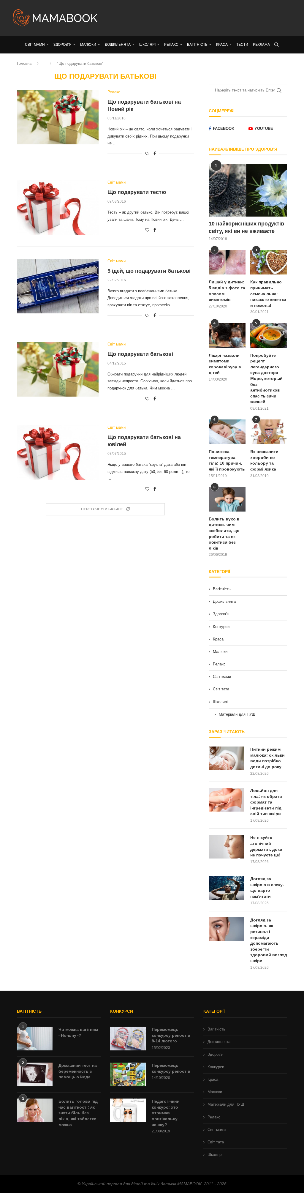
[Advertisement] (199, 17)
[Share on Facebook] (154, 153)
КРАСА (222, 44)
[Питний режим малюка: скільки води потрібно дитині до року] (226, 758)
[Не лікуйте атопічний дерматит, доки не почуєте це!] (226, 847)
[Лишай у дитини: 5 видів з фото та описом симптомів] (227, 262)
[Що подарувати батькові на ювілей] (58, 452)
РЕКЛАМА (261, 44)
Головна (24, 63)
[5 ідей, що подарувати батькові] (58, 286)
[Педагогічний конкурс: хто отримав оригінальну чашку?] (128, 1110)
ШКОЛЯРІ (147, 44)
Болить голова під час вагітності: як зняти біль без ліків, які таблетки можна (78, 1113)
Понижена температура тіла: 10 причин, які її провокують (227, 460)
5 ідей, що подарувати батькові (149, 271)
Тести (242, 44)
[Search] (276, 44)
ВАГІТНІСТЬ (197, 44)
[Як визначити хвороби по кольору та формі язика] (268, 431)
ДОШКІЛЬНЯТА (118, 44)
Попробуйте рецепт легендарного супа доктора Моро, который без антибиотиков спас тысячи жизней (266, 378)
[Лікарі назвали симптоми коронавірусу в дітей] (227, 335)
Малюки (220, 651)
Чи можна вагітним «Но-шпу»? (78, 1032)
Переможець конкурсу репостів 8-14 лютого (171, 1035)
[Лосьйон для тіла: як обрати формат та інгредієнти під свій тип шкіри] (226, 800)
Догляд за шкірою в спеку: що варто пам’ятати (267, 887)
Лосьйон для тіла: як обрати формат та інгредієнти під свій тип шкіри (266, 802)
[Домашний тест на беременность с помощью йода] (35, 1074)
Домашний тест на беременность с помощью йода (77, 1071)
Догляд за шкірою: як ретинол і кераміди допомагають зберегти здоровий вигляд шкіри (268, 940)
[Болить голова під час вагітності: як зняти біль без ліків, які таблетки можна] (35, 1110)
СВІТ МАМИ (35, 44)
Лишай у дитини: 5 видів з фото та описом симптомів (227, 291)
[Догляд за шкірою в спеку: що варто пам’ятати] (226, 888)
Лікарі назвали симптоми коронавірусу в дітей (225, 364)
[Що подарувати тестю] (58, 207)
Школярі (220, 702)
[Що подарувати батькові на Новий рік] (58, 117)
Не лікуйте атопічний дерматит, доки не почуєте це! (266, 846)
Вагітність (222, 589)
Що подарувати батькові (140, 354)
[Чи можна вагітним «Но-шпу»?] (35, 1038)
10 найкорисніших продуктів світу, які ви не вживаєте (246, 227)
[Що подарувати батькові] (58, 369)
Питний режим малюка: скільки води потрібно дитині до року (267, 758)
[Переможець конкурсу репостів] (128, 1074)
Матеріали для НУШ (237, 714)
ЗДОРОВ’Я (62, 44)
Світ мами (222, 676)
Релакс (219, 664)
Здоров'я (221, 614)
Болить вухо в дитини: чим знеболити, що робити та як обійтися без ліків (224, 533)
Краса (218, 639)
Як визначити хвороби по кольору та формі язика (264, 460)
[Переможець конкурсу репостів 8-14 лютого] (128, 1038)
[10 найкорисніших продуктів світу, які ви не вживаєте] (248, 190)
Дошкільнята (224, 601)
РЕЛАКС (171, 44)
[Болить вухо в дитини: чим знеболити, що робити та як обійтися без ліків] (227, 499)
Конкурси (221, 626)
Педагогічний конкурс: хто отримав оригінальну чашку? (166, 1113)
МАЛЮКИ (88, 44)
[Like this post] (147, 153)
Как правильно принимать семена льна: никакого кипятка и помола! (268, 293)
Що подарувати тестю (136, 192)
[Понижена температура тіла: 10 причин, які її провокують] (227, 431)
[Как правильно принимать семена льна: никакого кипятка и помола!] (268, 262)
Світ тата (221, 689)
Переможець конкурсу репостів (171, 1068)
